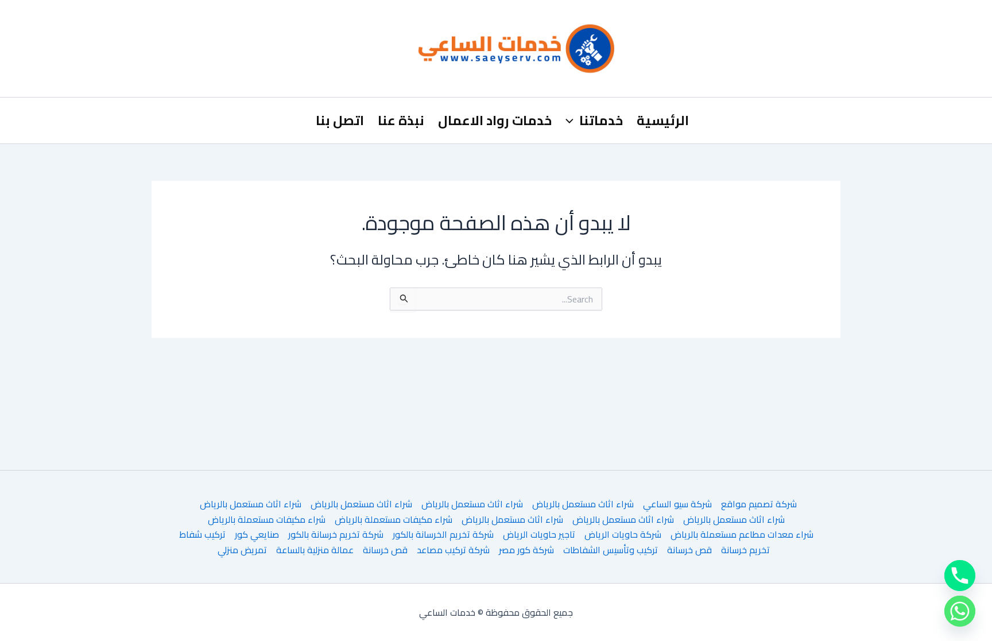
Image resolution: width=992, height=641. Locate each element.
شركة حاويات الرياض (622, 534)
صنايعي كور (257, 534)
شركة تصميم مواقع (759, 503)
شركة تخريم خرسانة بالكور (335, 534)
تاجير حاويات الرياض (539, 534)
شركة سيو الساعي (677, 503)
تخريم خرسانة (745, 549)
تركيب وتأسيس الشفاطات (610, 549)
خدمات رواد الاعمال (495, 120)
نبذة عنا (401, 120)
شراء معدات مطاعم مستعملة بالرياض (742, 534)
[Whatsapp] (959, 611)
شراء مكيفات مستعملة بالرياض (393, 519)
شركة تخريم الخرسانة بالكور (443, 534)
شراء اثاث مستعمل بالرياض (583, 503)
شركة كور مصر (526, 549)
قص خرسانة (689, 549)
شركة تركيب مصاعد (453, 549)
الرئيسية (663, 120)
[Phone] (959, 575)
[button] (572, 120)
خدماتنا (601, 120)
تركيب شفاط (202, 534)
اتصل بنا (340, 120)
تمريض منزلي (242, 549)
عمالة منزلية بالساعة (315, 549)
